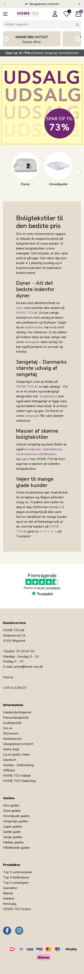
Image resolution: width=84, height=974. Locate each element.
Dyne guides (12, 810)
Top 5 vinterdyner (16, 882)
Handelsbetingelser (17, 712)
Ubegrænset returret (18, 744)
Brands (8, 893)
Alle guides (11, 805)
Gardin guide (12, 832)
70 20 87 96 (25, 651)
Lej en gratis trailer (16, 754)
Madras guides (13, 842)
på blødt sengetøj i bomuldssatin (42, 53)
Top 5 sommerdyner (17, 872)
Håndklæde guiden (16, 847)
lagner (25, 459)
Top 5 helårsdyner (16, 877)
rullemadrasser (27, 454)
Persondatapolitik (16, 717)
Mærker (8, 898)
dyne (19, 308)
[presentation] (5, 4)
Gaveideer (10, 888)
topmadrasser (52, 449)
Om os (7, 728)
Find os (8, 677)
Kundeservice (12, 738)
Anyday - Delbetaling (18, 765)
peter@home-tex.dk (28, 666)
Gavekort (9, 760)
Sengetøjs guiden (15, 821)
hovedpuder (32, 449)
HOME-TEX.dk (27, 313)
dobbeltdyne (34, 327)
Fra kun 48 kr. (31, 39)
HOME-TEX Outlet (17, 909)
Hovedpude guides (16, 816)
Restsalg (9, 904)
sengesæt (32, 416)
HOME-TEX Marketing (19, 781)
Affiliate (9, 770)
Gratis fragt (11, 749)
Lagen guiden (12, 826)
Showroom (11, 733)
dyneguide (32, 342)
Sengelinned (48, 396)
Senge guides (12, 837)
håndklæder (47, 454)
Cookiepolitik (12, 723)
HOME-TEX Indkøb (17, 775)
